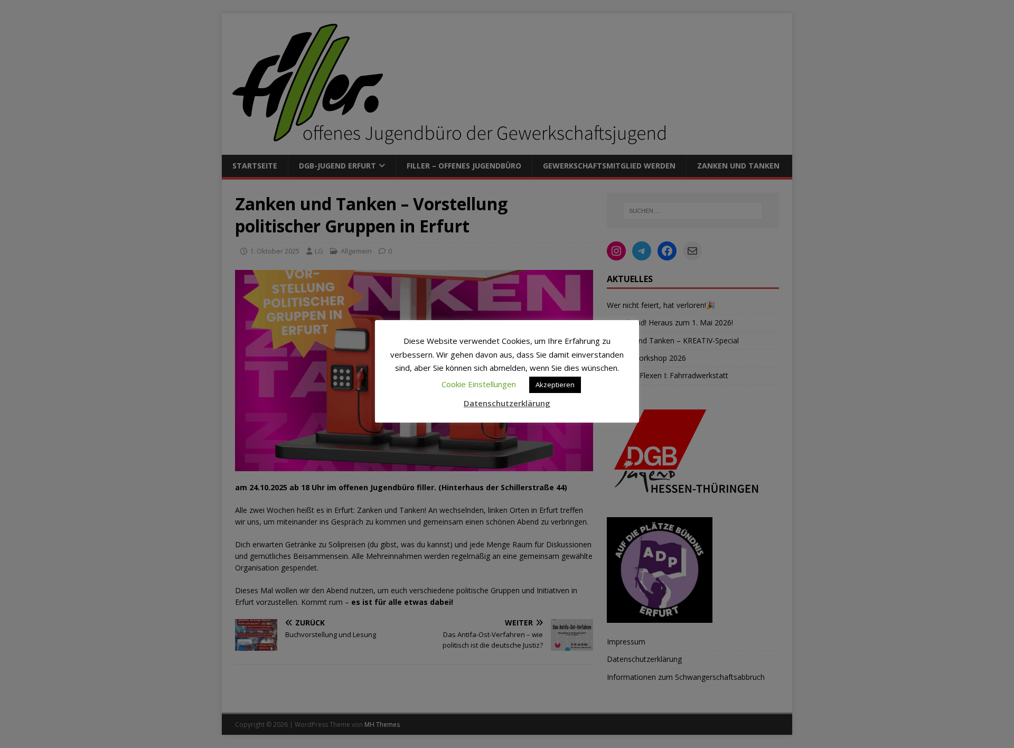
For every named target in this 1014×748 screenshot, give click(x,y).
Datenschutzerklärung (507, 403)
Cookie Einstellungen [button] (479, 384)
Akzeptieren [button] (555, 384)
